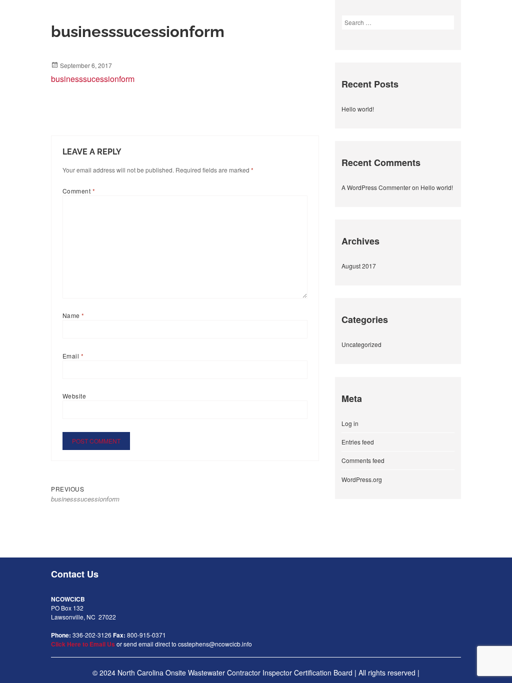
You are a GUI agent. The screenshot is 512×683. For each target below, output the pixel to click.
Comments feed (363, 460)
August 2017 (359, 266)
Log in (350, 423)
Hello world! (358, 108)
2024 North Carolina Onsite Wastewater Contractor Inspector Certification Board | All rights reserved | (260, 673)
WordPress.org (362, 479)
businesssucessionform (92, 78)
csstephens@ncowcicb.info (215, 644)
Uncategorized (362, 344)
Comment (78, 190)
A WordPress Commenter (376, 187)
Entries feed (358, 442)
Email (73, 356)
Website (74, 396)
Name (73, 315)
